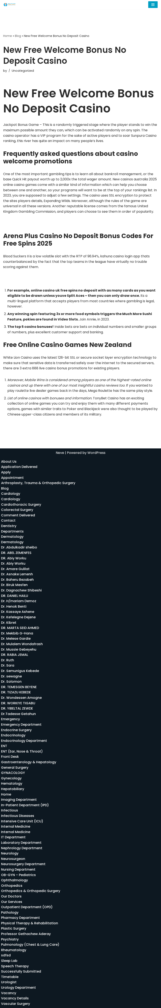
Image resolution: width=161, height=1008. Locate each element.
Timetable (9, 976)
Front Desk (10, 756)
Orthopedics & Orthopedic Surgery (30, 890)
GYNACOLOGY (13, 772)
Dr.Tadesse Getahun (18, 713)
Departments (12, 531)
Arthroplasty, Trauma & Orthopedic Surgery (38, 483)
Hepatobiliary (12, 789)
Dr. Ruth (7, 660)
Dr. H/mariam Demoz (18, 601)
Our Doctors (11, 896)
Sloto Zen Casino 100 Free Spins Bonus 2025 (38, 223)
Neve (60, 452)
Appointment (12, 477)
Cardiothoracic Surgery (21, 504)
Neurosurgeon (13, 858)
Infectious (9, 810)
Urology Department (18, 987)
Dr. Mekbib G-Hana (17, 633)
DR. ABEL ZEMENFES (16, 552)
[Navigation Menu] (153, 4)
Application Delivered (19, 466)
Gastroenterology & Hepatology (28, 762)
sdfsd (6, 955)
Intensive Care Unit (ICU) (22, 821)
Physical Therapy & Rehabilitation (29, 923)
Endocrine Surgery (16, 730)
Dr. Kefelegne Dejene (18, 617)
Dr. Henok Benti (13, 606)
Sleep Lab (9, 960)
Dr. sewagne (11, 676)
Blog (18, 36)
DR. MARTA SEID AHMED (20, 627)
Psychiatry (10, 939)
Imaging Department (19, 799)
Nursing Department (18, 869)
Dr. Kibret (8, 622)
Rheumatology (13, 950)
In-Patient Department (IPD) (25, 805)
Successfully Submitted (21, 971)
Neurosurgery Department (23, 864)
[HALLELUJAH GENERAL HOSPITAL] (9, 4)
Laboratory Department (21, 842)
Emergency (10, 719)
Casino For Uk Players (21, 278)
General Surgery (14, 767)
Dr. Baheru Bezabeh (17, 579)
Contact (8, 520)
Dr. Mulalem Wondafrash (22, 644)
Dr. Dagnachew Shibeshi (21, 590)
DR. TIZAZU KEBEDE (16, 692)
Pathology (9, 912)
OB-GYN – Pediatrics (18, 875)
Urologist (9, 982)
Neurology (9, 853)
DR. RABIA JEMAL (14, 654)
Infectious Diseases (17, 815)
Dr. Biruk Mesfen (14, 584)
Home (7, 36)
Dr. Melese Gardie (16, 638)
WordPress (96, 452)
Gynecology (11, 778)
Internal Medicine (15, 826)
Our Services (11, 901)
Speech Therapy (15, 966)
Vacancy (8, 993)
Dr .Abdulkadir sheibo (19, 547)
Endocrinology (13, 735)
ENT (4, 746)
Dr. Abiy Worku (13, 563)
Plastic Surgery (13, 928)
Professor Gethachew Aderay (26, 933)
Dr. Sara (7, 665)
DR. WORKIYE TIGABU (18, 703)
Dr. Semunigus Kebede (20, 670)
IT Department (13, 837)
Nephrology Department (21, 848)
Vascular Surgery (15, 1003)
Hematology (11, 783)
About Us (9, 461)
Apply (6, 472)
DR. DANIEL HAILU (14, 595)
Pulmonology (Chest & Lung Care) (30, 944)
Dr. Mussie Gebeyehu (18, 649)
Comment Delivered (18, 515)
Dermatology (12, 536)
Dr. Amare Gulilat (15, 569)
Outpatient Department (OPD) (27, 907)
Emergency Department (21, 724)
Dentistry (8, 526)
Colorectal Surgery (17, 509)
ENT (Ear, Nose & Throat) (22, 751)
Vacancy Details (15, 998)
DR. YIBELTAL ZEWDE (17, 708)
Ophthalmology (14, 880)
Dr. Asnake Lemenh (17, 574)
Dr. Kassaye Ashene (17, 611)
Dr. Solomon (11, 681)
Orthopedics (11, 885)
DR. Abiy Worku (13, 558)
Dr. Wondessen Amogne (21, 697)
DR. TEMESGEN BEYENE (19, 687)
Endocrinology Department (24, 740)
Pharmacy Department (20, 917)
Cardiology (10, 493)
